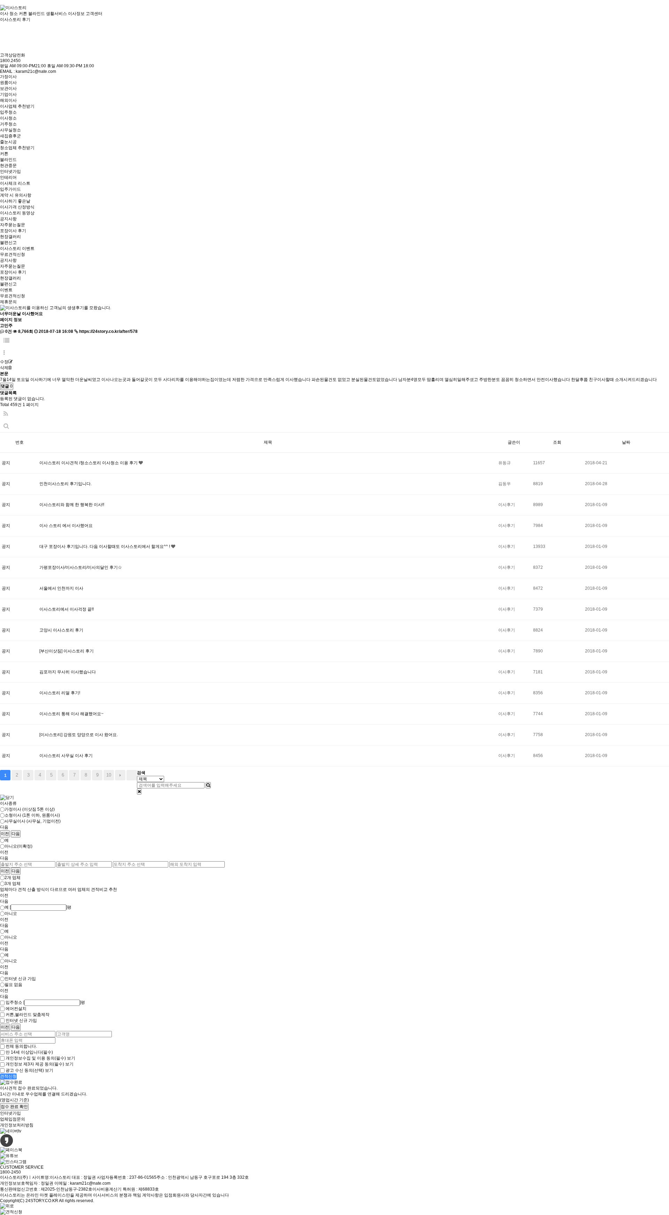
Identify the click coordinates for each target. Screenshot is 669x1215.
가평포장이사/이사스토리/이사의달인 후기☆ (80, 567)
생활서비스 (56, 13)
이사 (4, 13)
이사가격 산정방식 (17, 207)
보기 (71, 1058)
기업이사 (8, 94)
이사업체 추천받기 (17, 106)
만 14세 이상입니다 (29, 1052)
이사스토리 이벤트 (17, 248)
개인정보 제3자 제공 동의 (35, 1064)
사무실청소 (10, 130)
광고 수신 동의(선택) (25, 1070)
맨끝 (131, 775)
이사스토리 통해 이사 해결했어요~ (71, 713)
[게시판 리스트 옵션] (4, 353)
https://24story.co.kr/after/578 (108, 331)
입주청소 (8, 112)
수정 (4, 361)
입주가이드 (10, 189)
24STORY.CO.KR (41, 1200)
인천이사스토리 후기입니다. (65, 483)
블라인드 (8, 159)
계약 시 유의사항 (15, 195)
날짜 (626, 442)
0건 (8, 331)
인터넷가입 (10, 171)
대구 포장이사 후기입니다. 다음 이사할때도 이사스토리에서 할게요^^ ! (105, 546)
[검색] (208, 785)
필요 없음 (13, 984)
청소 (13, 13)
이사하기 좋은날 (15, 201)
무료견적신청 (12, 254)
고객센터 (94, 13)
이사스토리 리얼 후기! (59, 692)
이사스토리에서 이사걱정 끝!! (66, 609)
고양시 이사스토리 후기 (61, 630)
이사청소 (8, 118)
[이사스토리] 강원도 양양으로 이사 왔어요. (78, 734)
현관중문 (8, 165)
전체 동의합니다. (21, 1046)
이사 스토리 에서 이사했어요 (66, 525)
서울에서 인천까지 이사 (61, 588)
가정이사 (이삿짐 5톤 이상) (30, 809)
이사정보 (76, 13)
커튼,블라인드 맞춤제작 (27, 1014)
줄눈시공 (8, 141)
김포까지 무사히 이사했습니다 (67, 672)
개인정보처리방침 (16, 1125)
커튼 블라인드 (32, 13)
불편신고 (8, 242)
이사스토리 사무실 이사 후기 (66, 755)
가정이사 (8, 76)
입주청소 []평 (45, 1002)
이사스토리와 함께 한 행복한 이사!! (71, 504)
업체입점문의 (12, 1119)
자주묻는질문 (12, 224)
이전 (5, 833)
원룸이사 (8, 82)
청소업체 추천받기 (17, 147)
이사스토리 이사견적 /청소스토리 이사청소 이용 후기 (89, 462)
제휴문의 (8, 301)
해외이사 (8, 100)
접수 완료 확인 (14, 1106)
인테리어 (8, 177)
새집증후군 (10, 135)
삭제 (4, 367)
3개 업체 (13, 883)
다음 (120, 775)
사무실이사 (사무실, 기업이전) (33, 821)
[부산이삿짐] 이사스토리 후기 (66, 651)
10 (108, 775)
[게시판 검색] (6, 426)
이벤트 (6, 290)
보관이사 (8, 88)
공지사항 (8, 218)
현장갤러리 (10, 236)
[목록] (6, 341)
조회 (557, 442)
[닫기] (139, 791)
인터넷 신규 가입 (20, 978)
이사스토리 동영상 (17, 213)
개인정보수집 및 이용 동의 (36, 1058)
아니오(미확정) (18, 846)
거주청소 (8, 124)
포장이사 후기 (13, 230)
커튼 (4, 153)
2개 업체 (13, 877)
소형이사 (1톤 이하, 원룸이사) (32, 815)
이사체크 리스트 (15, 183)
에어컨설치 (16, 1008)
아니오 (11, 913)
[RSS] (5, 414)
